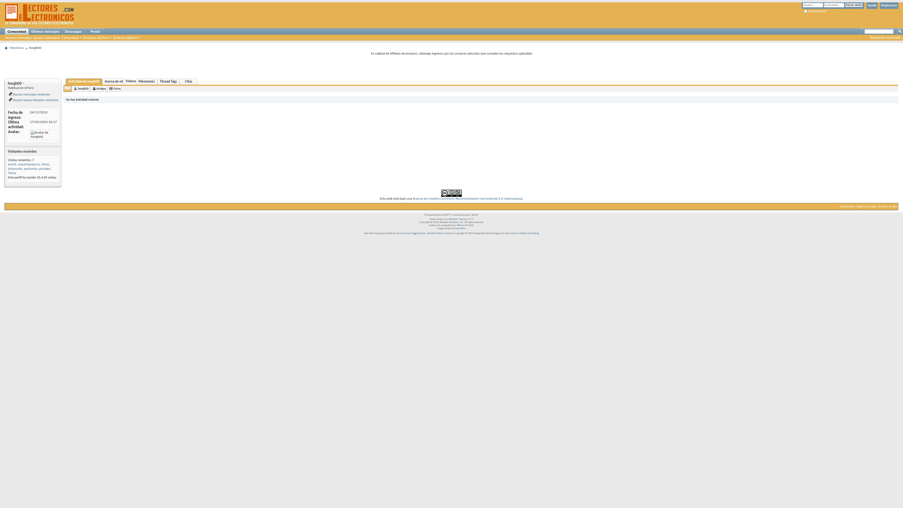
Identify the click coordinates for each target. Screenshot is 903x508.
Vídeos (131, 81)
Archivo (883, 206)
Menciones (147, 81)
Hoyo (45, 164)
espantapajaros (29, 164)
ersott (12, 164)
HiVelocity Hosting (529, 233)
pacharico (30, 169)
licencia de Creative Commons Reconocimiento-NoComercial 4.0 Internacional (467, 199)
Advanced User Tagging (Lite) (410, 233)
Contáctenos (847, 206)
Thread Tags (168, 81)
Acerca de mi (114, 81)
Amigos (101, 88)
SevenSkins (460, 228)
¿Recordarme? (817, 11)
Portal (95, 31)
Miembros (16, 48)
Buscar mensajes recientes (31, 94)
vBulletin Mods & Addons (440, 233)
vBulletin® (453, 219)
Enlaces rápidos (125, 38)
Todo (67, 88)
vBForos (460, 225)
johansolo (15, 169)
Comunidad (17, 31)
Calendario (52, 38)
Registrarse (889, 5)
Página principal (866, 206)
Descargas (73, 31)
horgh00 (83, 88)
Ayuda (872, 5)
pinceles (44, 169)
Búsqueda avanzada (885, 37)
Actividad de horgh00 (83, 81)
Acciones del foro (96, 38)
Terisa (12, 173)
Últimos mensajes (45, 31)
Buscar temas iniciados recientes (35, 100)
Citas (188, 81)
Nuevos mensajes (18, 38)
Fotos (117, 88)
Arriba (893, 206)
